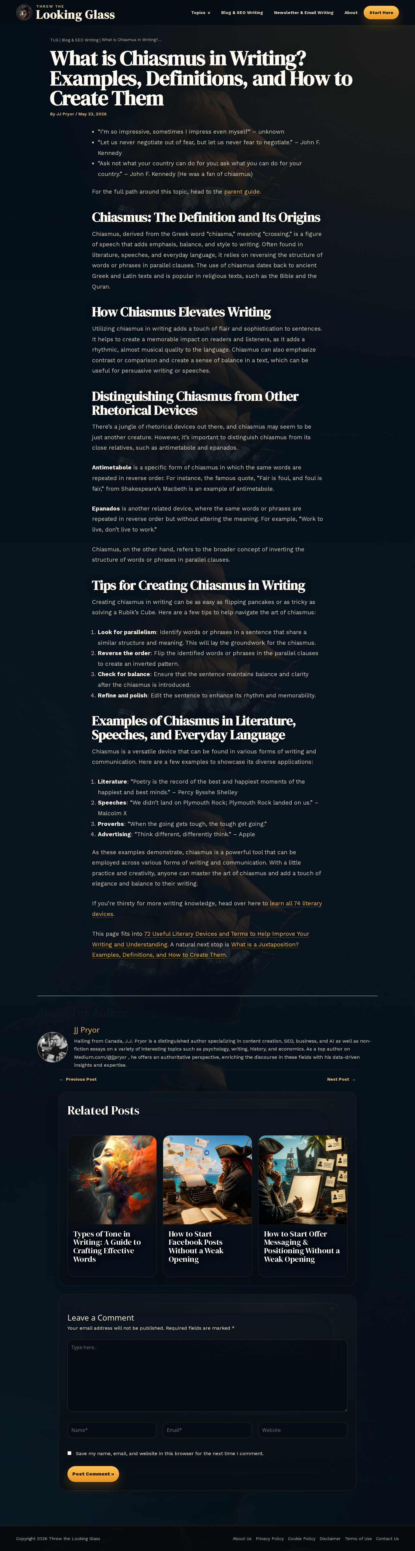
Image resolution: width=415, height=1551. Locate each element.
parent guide (242, 191)
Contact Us (387, 1538)
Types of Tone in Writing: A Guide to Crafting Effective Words (107, 1246)
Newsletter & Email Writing (304, 12)
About (351, 12)
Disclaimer (330, 1538)
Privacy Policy (270, 1538)
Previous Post (78, 1079)
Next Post (341, 1079)
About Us (242, 1538)
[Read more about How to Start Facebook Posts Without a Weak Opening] (207, 1179)
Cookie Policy (301, 1538)
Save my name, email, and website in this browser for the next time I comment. (170, 1453)
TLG (54, 40)
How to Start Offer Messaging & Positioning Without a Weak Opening (302, 1246)
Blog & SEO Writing (242, 12)
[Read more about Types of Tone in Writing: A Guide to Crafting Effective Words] (112, 1179)
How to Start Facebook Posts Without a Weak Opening (196, 1246)
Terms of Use (358, 1538)
